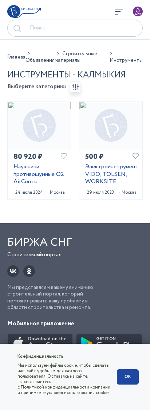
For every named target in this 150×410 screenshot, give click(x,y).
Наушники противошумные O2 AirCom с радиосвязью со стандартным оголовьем (38, 174)
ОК (128, 377)
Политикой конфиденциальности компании (65, 387)
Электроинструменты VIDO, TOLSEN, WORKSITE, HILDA (111, 174)
